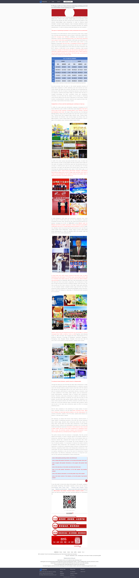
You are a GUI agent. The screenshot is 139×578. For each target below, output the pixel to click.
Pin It (83, 552)
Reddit (64, 552)
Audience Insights (73, 573)
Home (53, 1)
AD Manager (72, 571)
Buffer (75, 552)
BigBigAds (62, 573)
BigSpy (58, 1)
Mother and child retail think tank (77, 489)
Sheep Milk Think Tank (62, 487)
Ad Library (72, 575)
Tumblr (68, 552)
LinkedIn (79, 552)
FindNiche (62, 575)
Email (72, 552)
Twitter (60, 552)
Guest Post (83, 571)
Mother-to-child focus (61, 489)
